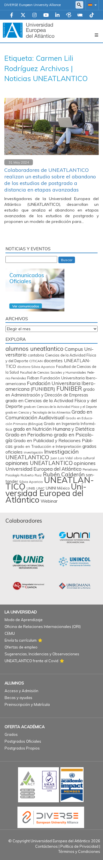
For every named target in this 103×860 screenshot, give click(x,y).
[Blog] (68, 15)
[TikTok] (92, 15)
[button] (91, 5)
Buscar (66, 260)
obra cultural (84, 458)
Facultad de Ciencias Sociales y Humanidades (53, 372)
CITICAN (36, 361)
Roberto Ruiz (31, 475)
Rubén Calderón (64, 474)
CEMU (10, 633)
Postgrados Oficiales (23, 741)
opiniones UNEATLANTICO (39, 463)
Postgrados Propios (22, 748)
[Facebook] (11, 15)
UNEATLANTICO (49, 483)
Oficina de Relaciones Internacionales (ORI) (43, 626)
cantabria (36, 355)
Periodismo (90, 470)
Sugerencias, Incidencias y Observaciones (42, 654)
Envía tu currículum (21, 640)
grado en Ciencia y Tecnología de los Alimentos (37, 412)
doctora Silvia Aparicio (36, 366)
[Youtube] (46, 15)
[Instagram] (34, 15)
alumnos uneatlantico (34, 348)
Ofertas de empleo (21, 647)
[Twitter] (23, 15)
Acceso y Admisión (21, 690)
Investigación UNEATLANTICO (42, 454)
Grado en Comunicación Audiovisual (48, 414)
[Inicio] (28, 30)
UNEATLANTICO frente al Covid (31, 660)
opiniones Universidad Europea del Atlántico (50, 466)
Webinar (49, 501)
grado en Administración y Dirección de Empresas (50, 392)
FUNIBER (69, 388)
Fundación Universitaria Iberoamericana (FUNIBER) (50, 386)
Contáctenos (46, 846)
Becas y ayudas (18, 697)
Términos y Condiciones (79, 851)
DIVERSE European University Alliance (32, 5)
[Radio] (80, 15)
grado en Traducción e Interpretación (47, 446)
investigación (33, 452)
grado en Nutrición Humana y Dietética (53, 429)
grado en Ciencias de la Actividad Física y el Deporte (60, 407)
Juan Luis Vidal (61, 458)
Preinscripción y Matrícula (27, 704)
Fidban (33, 377)
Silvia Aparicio (31, 482)
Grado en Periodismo (29, 435)
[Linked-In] (57, 15)
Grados (11, 734)
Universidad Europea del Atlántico (45, 493)
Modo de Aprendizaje (24, 619)
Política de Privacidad (79, 846)
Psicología (12, 475)
